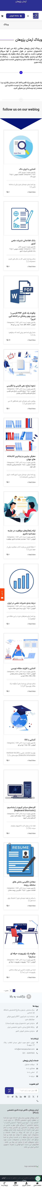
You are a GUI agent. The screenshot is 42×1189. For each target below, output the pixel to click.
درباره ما (32, 1076)
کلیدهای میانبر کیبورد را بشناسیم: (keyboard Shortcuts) (21, 809)
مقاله (14, 608)
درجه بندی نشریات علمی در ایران (21, 603)
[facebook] (37, 1097)
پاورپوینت (23, 962)
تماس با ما (31, 1072)
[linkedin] (21, 1097)
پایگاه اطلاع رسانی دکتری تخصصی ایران (21, 1027)
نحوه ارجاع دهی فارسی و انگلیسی (21, 385)
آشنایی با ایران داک (27, 169)
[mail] (8, 1097)
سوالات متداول (30, 1064)
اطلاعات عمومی (18, 175)
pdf (25, 325)
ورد (18, 325)
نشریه (10, 608)
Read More (32, 192)
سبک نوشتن (22, 674)
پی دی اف (13, 325)
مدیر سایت (30, 172)
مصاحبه (23, 539)
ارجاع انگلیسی (22, 391)
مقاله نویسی (24, 676)
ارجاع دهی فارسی (12, 391)
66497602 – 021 (29, 1053)
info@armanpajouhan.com (25, 1049)
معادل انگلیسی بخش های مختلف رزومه (23, 883)
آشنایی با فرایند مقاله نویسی (23, 668)
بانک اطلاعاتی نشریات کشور (27, 251)
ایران (24, 608)
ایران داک (32, 177)
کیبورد (24, 818)
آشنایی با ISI (29, 739)
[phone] (37, 1101)
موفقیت (9, 539)
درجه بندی (19, 608)
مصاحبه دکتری (16, 539)
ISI (29, 745)
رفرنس (18, 393)
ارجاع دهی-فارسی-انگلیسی (28, 393)
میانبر (12, 816)
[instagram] (29, 1097)
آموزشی (33, 325)
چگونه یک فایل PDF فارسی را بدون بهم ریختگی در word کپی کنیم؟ (22, 316)
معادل (10, 890)
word (28, 325)
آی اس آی (20, 745)
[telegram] (12, 1097)
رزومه (14, 890)
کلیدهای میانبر (31, 818)
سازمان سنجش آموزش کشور (25, 1031)
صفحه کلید (17, 816)
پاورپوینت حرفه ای (14, 962)
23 (9, 340)
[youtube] (25, 1097)
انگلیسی (18, 890)
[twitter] (33, 1097)
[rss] (17, 1097)
